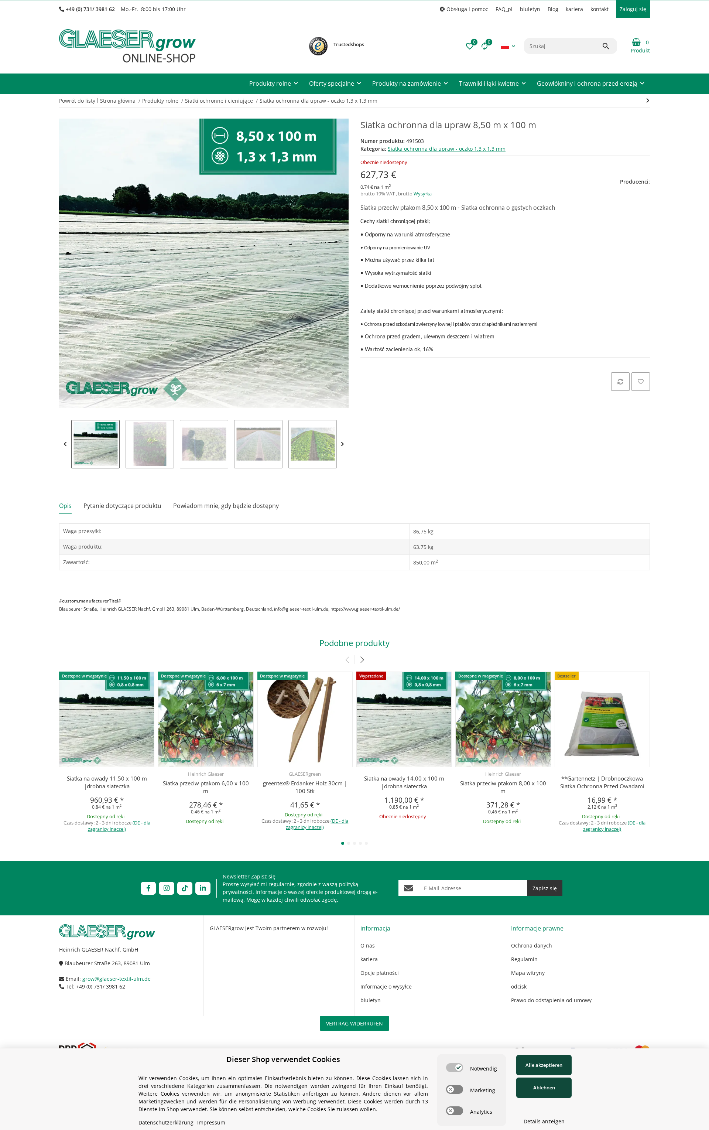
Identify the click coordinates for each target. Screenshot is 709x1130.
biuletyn (530, 9)
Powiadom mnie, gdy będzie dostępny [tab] (226, 506)
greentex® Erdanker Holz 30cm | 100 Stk (305, 787)
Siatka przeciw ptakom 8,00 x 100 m (503, 787)
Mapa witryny (528, 972)
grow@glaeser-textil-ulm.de (116, 978)
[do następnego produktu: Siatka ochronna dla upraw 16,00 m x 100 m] (648, 100)
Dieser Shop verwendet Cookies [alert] (283, 1059)
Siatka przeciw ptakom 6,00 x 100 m (206, 787)
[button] (464, 9)
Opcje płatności (379, 972)
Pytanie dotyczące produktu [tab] (122, 506)
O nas (367, 945)
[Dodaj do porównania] (620, 381)
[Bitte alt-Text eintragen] (318, 46)
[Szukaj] (609, 46)
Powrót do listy (77, 100)
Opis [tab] (65, 506)
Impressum (211, 1122)
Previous (65, 444)
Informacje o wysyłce (386, 986)
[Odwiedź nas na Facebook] (148, 888)
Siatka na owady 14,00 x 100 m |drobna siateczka (404, 782)
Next (342, 444)
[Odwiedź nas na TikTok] (184, 888)
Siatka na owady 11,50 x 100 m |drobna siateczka (107, 782)
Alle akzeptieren (543, 1065)
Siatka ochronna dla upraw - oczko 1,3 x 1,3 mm (447, 148)
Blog (553, 9)
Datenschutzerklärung (165, 1122)
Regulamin (524, 959)
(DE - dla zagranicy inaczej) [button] (119, 825)
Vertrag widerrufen (354, 1023)
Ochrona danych (531, 945)
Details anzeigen (544, 1121)
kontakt (599, 9)
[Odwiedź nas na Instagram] (166, 888)
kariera (574, 9)
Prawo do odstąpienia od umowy (551, 1000)
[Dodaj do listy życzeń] (640, 381)
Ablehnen (544, 1087)
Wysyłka (423, 193)
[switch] (454, 1067)
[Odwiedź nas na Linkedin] (202, 888)
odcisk (519, 986)
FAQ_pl (504, 9)
